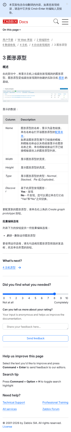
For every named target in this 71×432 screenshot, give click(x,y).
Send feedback (35, 338)
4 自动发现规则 (41, 44)
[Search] (56, 22)
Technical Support (14, 402)
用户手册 (8, 39)
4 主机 (23, 44)
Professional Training (55, 402)
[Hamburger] (65, 22)
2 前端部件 (43, 39)
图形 (61, 77)
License (7, 426)
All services (10, 409)
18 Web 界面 (25, 39)
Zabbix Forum (50, 409)
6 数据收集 (9, 44)
